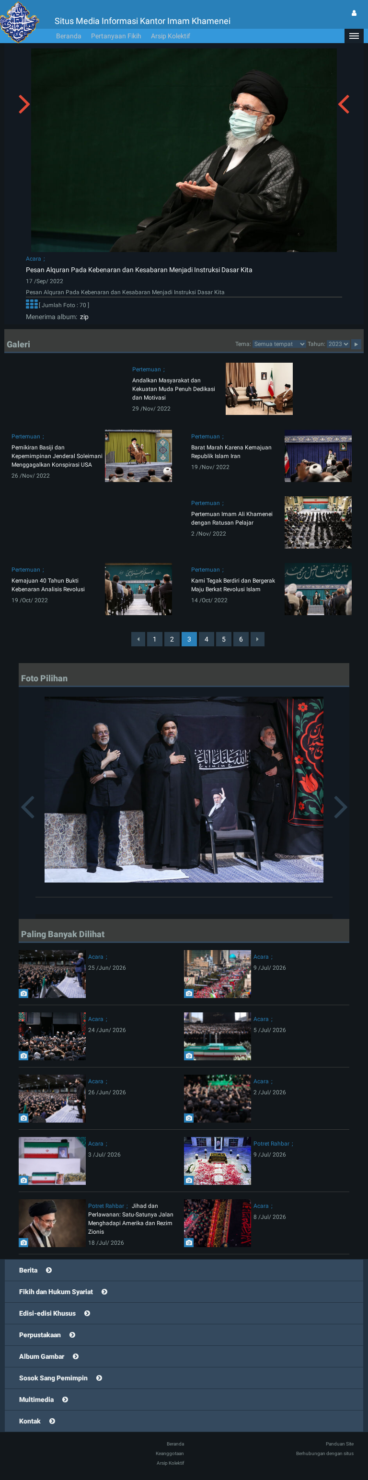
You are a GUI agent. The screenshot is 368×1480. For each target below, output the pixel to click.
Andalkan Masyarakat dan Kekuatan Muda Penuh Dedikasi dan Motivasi (173, 389)
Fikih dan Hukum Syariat (56, 1292)
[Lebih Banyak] (31, 305)
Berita (28, 1270)
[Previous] (138, 639)
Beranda (68, 36)
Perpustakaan (40, 1335)
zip (83, 317)
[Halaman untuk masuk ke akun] (354, 13)
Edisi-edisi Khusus (47, 1313)
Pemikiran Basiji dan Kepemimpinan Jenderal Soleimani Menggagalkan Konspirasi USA (57, 456)
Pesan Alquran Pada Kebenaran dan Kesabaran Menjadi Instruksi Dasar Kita (139, 270)
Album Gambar (41, 1356)
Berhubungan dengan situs (325, 1453)
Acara (33, 258)
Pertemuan (146, 369)
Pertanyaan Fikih (116, 36)
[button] (354, 36)
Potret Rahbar (271, 1143)
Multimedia (36, 1399)
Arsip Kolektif (170, 36)
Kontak (30, 1421)
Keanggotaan (170, 1453)
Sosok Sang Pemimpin (53, 1378)
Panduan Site (340, 1443)
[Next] (257, 639)
